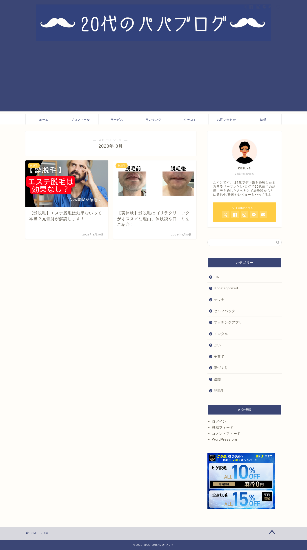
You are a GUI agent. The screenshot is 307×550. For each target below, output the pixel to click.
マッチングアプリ (228, 322)
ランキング (153, 119)
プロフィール (80, 119)
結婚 (263, 119)
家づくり (221, 368)
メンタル (221, 334)
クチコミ (190, 119)
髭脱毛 (219, 391)
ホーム (44, 119)
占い (217, 345)
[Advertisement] (153, 80)
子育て (219, 356)
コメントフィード (226, 433)
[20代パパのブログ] (153, 40)
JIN (217, 277)
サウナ (219, 300)
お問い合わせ (226, 119)
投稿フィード (223, 427)
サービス (117, 119)
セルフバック (224, 311)
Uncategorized (226, 288)
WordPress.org (224, 439)
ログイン (219, 421)
